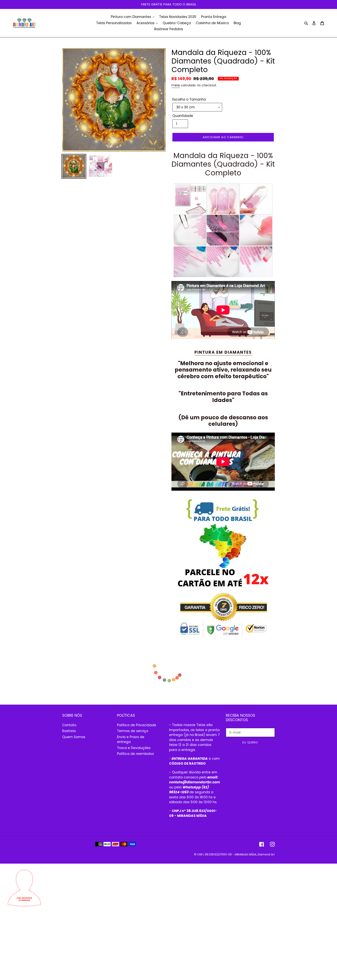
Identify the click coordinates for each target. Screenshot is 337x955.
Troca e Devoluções (134, 748)
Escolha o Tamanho (189, 99)
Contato (69, 725)
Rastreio (69, 731)
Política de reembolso (135, 753)
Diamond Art (266, 854)
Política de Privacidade (136, 725)
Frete (175, 85)
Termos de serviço (132, 731)
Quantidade (182, 115)
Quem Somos (73, 737)
